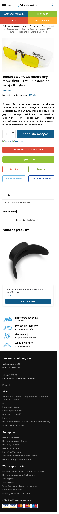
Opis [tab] (7, 195)
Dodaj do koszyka (35, 134)
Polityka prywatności (12, 410)
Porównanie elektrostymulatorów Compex (23, 471)
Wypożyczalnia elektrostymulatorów (20, 486)
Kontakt (7, 385)
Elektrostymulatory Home (14, 26)
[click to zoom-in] (28, 55)
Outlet (14, 20)
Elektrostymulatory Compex (16, 441)
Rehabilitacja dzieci (12, 489)
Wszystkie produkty (14, 14)
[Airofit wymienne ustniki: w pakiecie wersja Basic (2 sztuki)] (28, 260)
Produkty (34, 26)
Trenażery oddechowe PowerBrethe (19, 455)
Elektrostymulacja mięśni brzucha (18, 475)
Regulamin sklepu (11, 407)
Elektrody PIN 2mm (11, 448)
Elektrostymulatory (11, 437)
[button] (51, 5)
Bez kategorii (48, 26)
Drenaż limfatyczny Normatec (16, 459)
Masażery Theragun (12, 452)
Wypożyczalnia (42, 20)
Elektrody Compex (11, 444)
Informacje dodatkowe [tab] (17, 202)
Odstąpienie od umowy (13, 425)
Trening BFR (8, 482)
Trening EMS (8, 478)
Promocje (42, 14)
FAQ (4, 403)
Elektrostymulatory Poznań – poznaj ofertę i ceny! (26, 421)
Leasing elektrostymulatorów (16, 493)
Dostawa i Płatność (11, 414)
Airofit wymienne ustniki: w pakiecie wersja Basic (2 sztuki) (25, 291)
